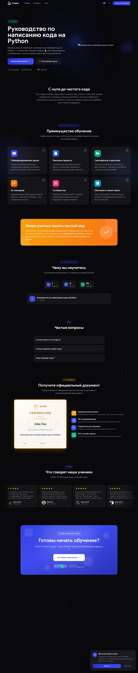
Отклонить (127, 666)
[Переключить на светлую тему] (109, 3)
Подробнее (110, 661)
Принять (107, 666)
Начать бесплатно (121, 3)
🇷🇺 (104, 3)
